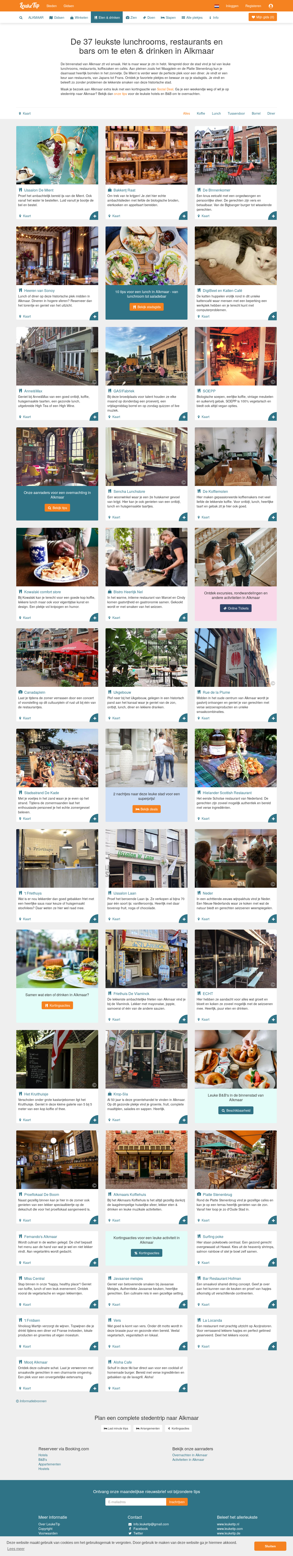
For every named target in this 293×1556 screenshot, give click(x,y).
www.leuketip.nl (228, 1524)
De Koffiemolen (215, 491)
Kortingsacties (59, 1005)
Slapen (170, 17)
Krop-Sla (120, 1093)
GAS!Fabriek (123, 390)
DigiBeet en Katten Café (222, 290)
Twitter (138, 1533)
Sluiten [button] (270, 1546)
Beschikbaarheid (237, 1110)
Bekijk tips (59, 507)
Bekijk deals (149, 809)
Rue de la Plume (216, 692)
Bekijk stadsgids (149, 307)
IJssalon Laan (124, 892)
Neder (207, 892)
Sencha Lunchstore (129, 491)
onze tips (120, 93)
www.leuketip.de (228, 1533)
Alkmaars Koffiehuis (129, 1194)
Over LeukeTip (49, 1524)
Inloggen (232, 5)
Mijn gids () (264, 17)
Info (215, 17)
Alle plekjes (194, 17)
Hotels (43, 1455)
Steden (51, 5)
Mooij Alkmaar (35, 1362)
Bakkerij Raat (124, 189)
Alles (186, 113)
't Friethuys (32, 892)
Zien (133, 17)
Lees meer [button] (15, 1549)
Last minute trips (117, 1428)
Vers (117, 1320)
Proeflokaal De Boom (41, 1194)
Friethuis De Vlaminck (131, 993)
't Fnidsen (31, 1320)
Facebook (140, 1528)
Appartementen (49, 1464)
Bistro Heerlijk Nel (128, 591)
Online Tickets (238, 608)
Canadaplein (34, 692)
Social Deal (165, 89)
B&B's (42, 1459)
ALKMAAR (35, 17)
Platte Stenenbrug (217, 1194)
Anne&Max (32, 390)
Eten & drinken (109, 17)
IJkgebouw (122, 692)
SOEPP (209, 390)
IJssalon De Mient (38, 189)
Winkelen (81, 17)
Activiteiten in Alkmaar (188, 1459)
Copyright (45, 1528)
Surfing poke (212, 1236)
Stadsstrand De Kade (41, 792)
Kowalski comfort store (42, 591)
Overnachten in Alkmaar (189, 1455)
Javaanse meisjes (128, 1278)
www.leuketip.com (230, 1528)
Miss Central (34, 1278)
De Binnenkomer (216, 189)
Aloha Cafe (122, 1362)
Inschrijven (177, 1501)
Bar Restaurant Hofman (221, 1278)
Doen (150, 17)
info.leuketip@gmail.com (151, 1524)
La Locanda (212, 1320)
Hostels (43, 1468)
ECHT (207, 993)
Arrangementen (150, 1428)
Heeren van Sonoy (39, 290)
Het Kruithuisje (35, 1093)
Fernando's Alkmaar (40, 1236)
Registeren (253, 5)
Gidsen (69, 5)
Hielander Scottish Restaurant (227, 792)
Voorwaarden (48, 1533)
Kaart (26, 113)
